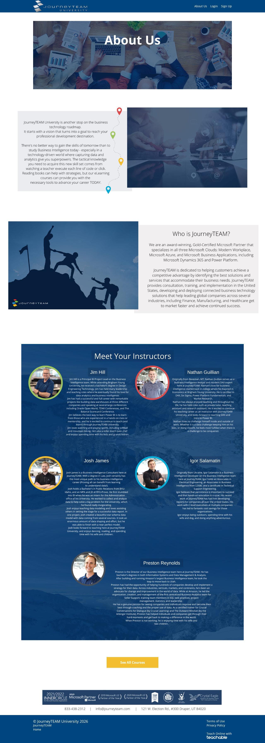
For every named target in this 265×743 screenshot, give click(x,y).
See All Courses (132, 662)
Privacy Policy (216, 725)
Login (214, 6)
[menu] (211, 6)
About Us (200, 6)
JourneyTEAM (42, 725)
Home (37, 729)
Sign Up (226, 6)
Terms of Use (216, 721)
